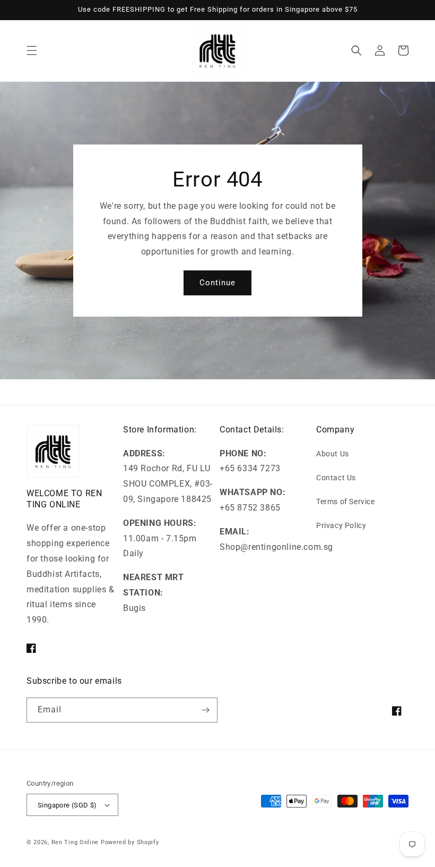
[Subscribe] (205, 710)
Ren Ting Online (75, 842)
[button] (32, 50)
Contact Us (336, 477)
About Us (332, 453)
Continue (217, 282)
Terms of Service (345, 501)
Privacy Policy (341, 525)
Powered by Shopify (130, 842)
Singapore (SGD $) (67, 805)
